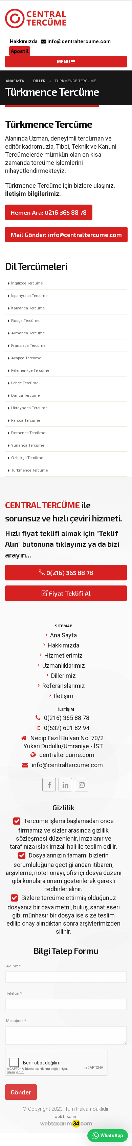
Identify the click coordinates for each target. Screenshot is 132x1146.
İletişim (63, 695)
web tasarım (66, 1116)
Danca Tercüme (25, 395)
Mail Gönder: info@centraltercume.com (66, 234)
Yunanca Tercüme (27, 445)
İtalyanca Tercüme (28, 308)
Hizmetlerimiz (63, 655)
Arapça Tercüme (26, 358)
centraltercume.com (66, 754)
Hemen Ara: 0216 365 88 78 (49, 212)
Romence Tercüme (28, 432)
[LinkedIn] (65, 784)
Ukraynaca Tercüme (29, 407)
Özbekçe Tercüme (27, 457)
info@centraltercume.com (78, 41)
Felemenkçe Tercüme (30, 370)
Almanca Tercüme (28, 333)
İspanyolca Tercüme (29, 295)
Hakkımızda (24, 41)
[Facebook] (49, 784)
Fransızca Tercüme (28, 345)
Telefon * (14, 993)
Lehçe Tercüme (24, 383)
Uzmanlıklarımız (63, 665)
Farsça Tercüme (25, 420)
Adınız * (13, 966)
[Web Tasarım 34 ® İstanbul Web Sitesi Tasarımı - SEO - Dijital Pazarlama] (66, 1124)
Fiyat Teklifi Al (69, 593)
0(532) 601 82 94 (66, 727)
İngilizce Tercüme (27, 283)
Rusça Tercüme (25, 320)
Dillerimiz (63, 675)
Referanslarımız (63, 685)
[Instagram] (81, 784)
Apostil (19, 51)
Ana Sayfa (63, 635)
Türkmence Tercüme (29, 470)
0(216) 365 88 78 (69, 572)
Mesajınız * (16, 1020)
